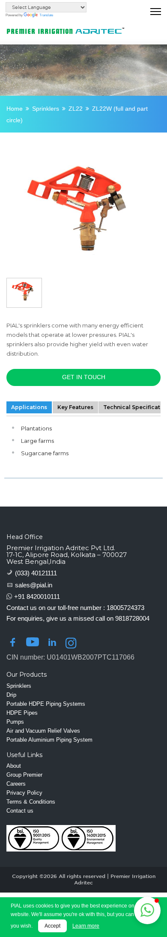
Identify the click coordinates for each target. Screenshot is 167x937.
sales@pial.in (33, 585)
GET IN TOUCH (83, 377)
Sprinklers (45, 108)
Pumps (15, 722)
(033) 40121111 (36, 573)
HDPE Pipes (22, 713)
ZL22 (76, 108)
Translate (46, 15)
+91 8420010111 (37, 596)
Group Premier (24, 775)
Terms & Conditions (30, 802)
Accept (52, 926)
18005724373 (125, 607)
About (13, 766)
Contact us (19, 810)
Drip (11, 695)
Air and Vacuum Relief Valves (43, 731)
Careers (16, 784)
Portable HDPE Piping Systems (45, 704)
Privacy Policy (24, 793)
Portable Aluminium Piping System (49, 740)
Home (14, 108)
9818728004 (132, 618)
